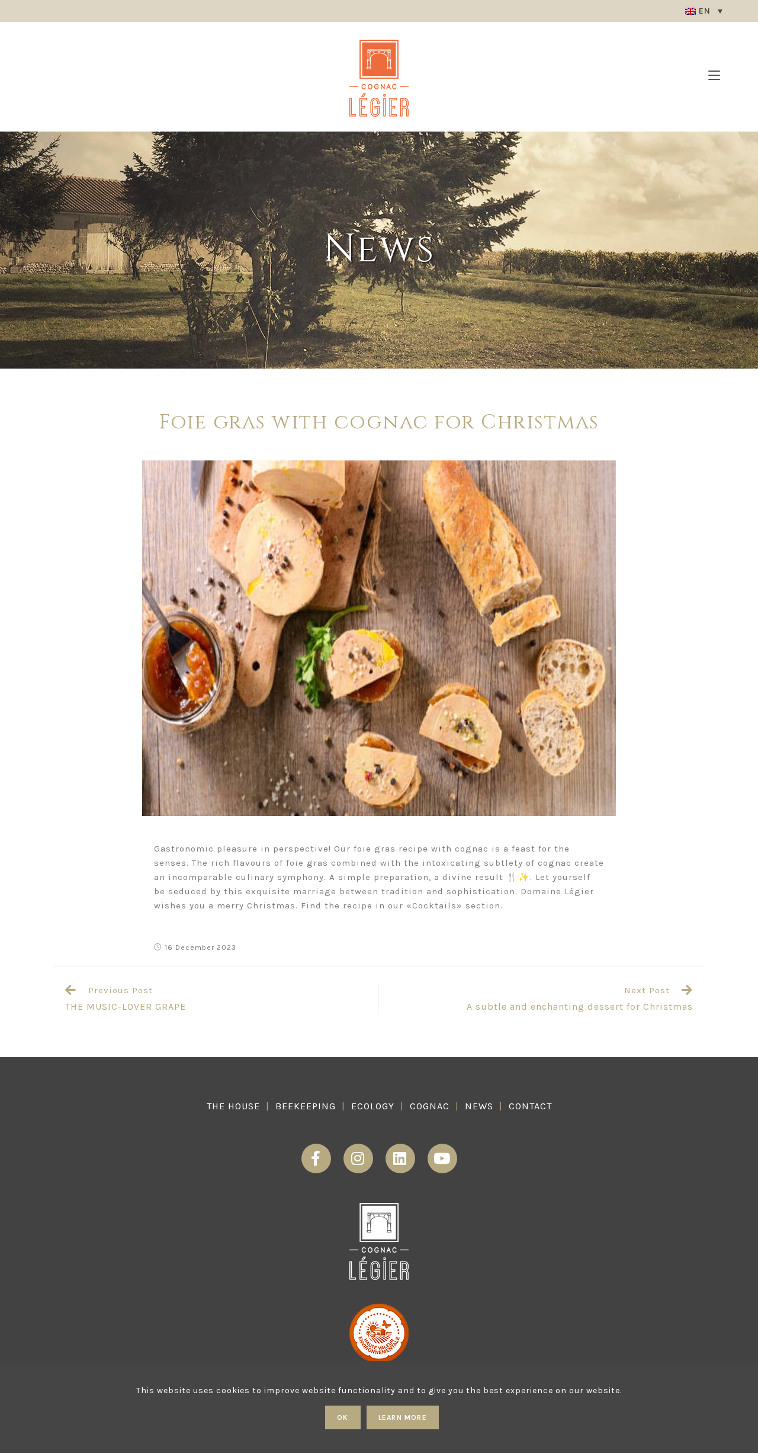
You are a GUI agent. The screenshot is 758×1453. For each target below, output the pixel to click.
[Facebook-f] (316, 1158)
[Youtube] (442, 1158)
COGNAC (429, 1106)
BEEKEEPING (305, 1106)
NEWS (479, 1106)
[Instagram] (358, 1158)
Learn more (402, 1417)
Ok (342, 1417)
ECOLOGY (372, 1106)
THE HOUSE (233, 1106)
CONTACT (530, 1106)
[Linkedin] (400, 1158)
